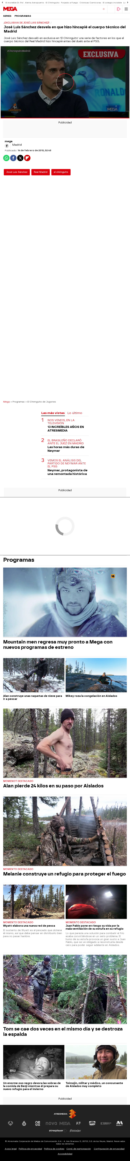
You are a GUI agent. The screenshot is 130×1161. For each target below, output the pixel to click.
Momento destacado (18, 869)
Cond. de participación (78, 1149)
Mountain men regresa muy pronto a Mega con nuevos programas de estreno (58, 644)
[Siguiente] (127, 2)
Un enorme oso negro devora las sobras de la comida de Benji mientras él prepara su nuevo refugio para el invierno (32, 1086)
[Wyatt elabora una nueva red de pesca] (33, 902)
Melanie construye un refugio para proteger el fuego (64, 874)
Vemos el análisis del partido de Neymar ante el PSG (67, 463)
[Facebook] (7, 146)
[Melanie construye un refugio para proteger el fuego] (65, 831)
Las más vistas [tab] (53, 413)
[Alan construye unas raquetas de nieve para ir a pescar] (33, 675)
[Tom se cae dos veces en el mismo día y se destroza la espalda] (65, 990)
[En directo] (103, 9)
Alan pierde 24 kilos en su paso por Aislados (53, 786)
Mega (6, 401)
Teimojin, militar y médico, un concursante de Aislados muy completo (94, 1085)
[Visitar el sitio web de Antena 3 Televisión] (10, 1123)
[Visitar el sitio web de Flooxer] (75, 1130)
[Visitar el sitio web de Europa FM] (105, 1123)
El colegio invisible (112, 3)
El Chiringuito (52, 3)
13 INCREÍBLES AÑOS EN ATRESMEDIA (66, 428)
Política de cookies (54, 1149)
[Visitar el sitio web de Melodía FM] (119, 1123)
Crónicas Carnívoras (90, 3)
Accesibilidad (65, 1154)
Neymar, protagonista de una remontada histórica (68, 472)
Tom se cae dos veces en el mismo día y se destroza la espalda (63, 1031)
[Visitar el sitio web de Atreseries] (78, 1123)
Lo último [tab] (74, 413)
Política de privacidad (30, 1149)
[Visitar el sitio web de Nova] (51, 1123)
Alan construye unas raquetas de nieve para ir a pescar (32, 697)
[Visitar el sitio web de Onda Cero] (92, 1123)
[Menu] (126, 9)
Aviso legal (11, 1149)
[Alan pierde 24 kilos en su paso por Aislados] (65, 743)
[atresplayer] (118, 9)
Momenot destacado (18, 781)
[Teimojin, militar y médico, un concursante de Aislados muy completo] (96, 1062)
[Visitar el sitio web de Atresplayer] (58, 1130)
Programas (23, 16)
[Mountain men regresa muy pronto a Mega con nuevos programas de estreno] (65, 602)
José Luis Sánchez (16, 172)
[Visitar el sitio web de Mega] (65, 1123)
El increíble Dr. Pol (14, 3)
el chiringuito (61, 172)
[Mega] (16, 9)
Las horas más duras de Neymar (66, 448)
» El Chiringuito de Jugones (41, 401)
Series (7, 16)
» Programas (18, 401)
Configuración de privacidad (109, 1149)
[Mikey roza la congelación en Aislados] (96, 675)
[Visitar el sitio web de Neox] (37, 1123)
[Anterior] (2, 2)
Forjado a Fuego (69, 3)
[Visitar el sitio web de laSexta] (24, 1123)
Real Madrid (40, 172)
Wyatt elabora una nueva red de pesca (29, 925)
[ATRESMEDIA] (65, 1114)
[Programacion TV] (111, 9)
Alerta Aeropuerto (34, 3)
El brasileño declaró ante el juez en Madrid (66, 442)
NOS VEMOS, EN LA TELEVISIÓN (61, 422)
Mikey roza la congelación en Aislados (91, 695)
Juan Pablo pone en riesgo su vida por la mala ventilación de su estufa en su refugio (95, 927)
